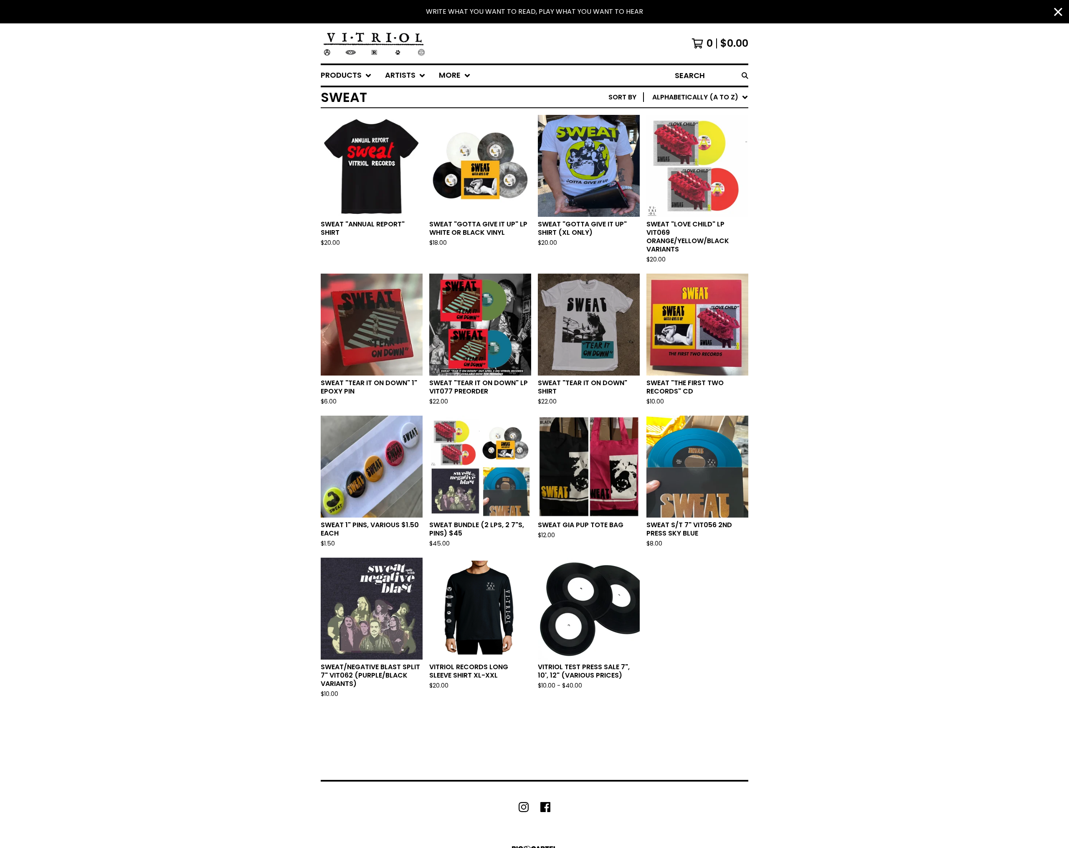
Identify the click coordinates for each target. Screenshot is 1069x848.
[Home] (374, 43)
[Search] (745, 75)
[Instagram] (523, 807)
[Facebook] (545, 807)
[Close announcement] (1058, 11)
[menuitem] (346, 75)
